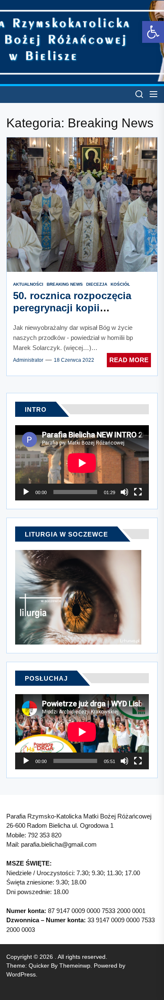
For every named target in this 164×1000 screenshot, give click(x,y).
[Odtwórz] (26, 492)
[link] (153, 32)
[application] (82, 462)
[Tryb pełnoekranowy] (138, 492)
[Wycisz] (124, 492)
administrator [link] (28, 360)
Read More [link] (128, 359)
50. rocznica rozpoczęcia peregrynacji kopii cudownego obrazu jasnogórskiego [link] (72, 313)
